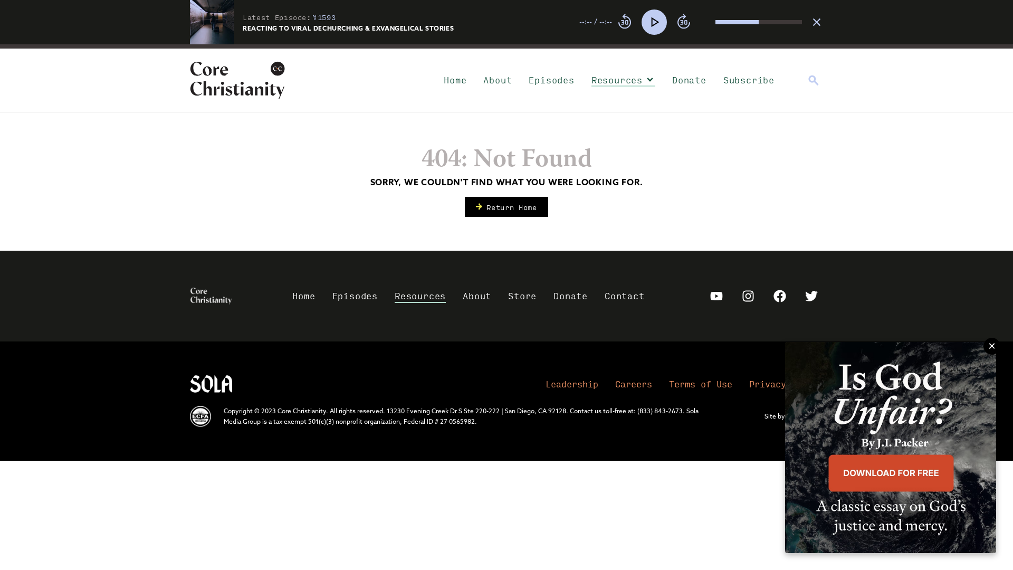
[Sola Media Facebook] (779, 296)
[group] (690, 22)
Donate (689, 80)
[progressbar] (506, 46)
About (497, 80)
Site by (774, 416)
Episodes (551, 80)
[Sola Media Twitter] (811, 296)
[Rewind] (624, 22)
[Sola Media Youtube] (716, 296)
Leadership (572, 384)
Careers (633, 384)
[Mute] (707, 22)
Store (522, 296)
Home (455, 80)
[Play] (654, 22)
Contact (625, 296)
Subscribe (749, 80)
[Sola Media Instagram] (748, 296)
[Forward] (683, 22)
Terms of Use (700, 384)
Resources (617, 80)
